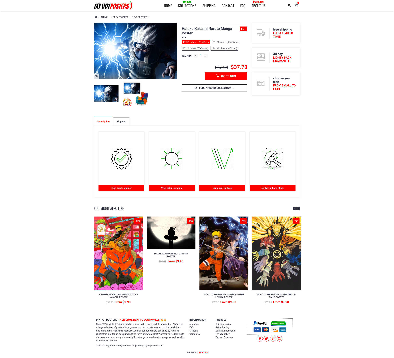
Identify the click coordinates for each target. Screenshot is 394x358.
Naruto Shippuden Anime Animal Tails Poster (276, 296)
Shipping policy (223, 324)
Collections (187, 4)
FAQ (242, 5)
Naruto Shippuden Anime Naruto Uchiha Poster (224, 296)
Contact (228, 5)
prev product (121, 17)
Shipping (209, 5)
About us (194, 324)
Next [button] (298, 208)
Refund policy (222, 327)
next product (140, 17)
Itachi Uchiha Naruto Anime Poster (171, 255)
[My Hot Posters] (113, 5)
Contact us (195, 334)
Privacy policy (223, 334)
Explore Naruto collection (213, 88)
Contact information (226, 330)
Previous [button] (295, 208)
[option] (106, 93)
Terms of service (224, 337)
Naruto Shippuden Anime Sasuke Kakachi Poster (118, 296)
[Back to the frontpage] (96, 17)
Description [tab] (103, 121)
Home (168, 5)
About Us (258, 4)
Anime (104, 17)
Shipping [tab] (121, 121)
